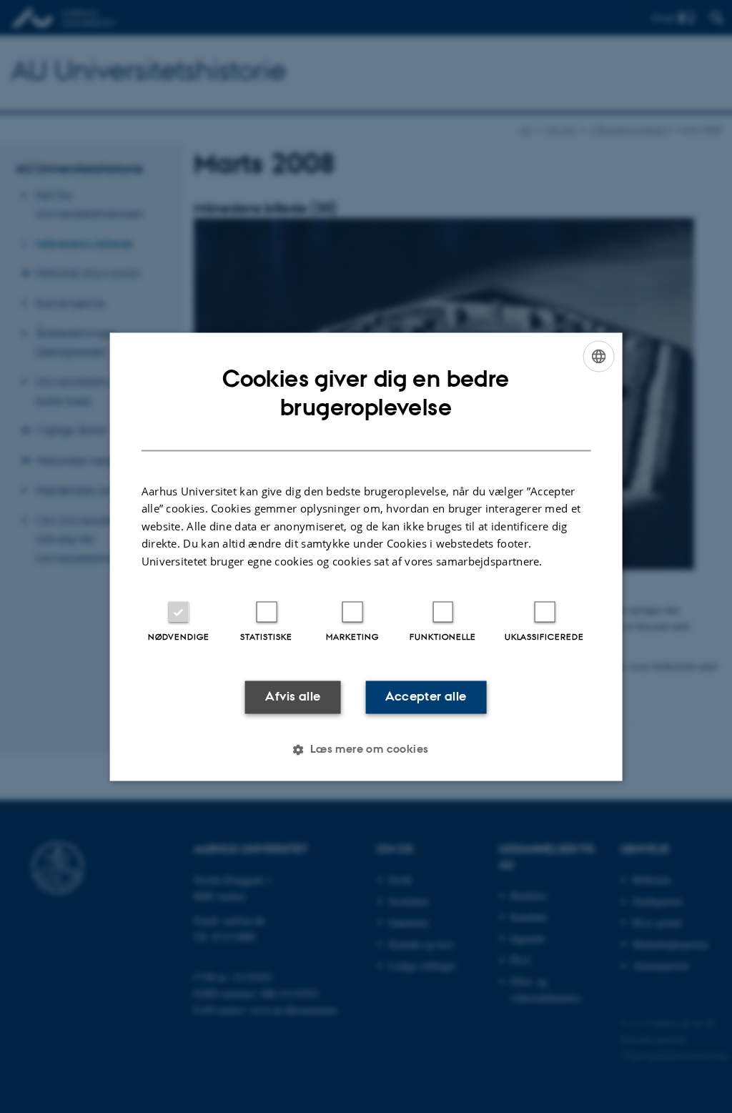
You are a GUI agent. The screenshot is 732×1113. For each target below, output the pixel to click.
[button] (365, 749)
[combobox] (598, 356)
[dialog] (366, 556)
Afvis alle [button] (292, 697)
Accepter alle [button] (425, 697)
